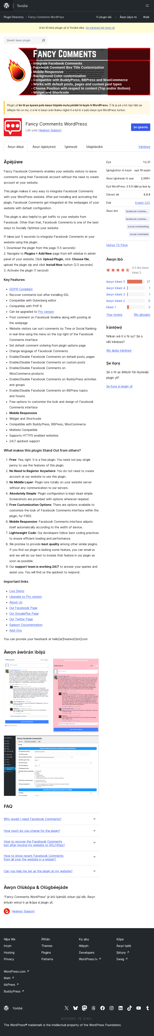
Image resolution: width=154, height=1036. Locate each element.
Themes (46, 946)
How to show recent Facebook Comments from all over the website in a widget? (33, 857)
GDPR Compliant (21, 289)
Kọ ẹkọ (84, 939)
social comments (139, 234)
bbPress (11, 984)
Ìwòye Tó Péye (117, 245)
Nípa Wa (9, 939)
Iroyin (7, 946)
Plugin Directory (14, 17)
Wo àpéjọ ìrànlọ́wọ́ (118, 350)
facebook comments (137, 219)
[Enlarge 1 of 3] (45, 663)
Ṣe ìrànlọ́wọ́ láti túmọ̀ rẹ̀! (100, 27)
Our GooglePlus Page (24, 613)
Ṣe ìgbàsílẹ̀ (141, 127)
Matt (9, 978)
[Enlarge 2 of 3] (94, 663)
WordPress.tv (90, 959)
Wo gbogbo (142, 315)
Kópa (120, 939)
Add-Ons (15, 630)
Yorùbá (17, 1008)
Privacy (9, 959)
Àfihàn (45, 939)
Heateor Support (50, 130)
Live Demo (16, 591)
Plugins (46, 952)
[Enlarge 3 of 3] (94, 740)
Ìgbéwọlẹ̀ (71, 147)
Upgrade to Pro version (25, 596)
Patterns (47, 959)
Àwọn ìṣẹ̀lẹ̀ (123, 946)
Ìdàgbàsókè (94, 147)
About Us (15, 602)
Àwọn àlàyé (16, 147)
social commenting (138, 226)
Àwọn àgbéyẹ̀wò (44, 147)
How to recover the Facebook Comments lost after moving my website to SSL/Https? (34, 843)
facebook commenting (138, 211)
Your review (114, 315)
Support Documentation (25, 625)
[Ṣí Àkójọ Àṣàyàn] (148, 5)
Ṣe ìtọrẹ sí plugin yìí (119, 386)
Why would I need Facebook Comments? (32, 819)
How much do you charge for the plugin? (32, 831)
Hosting (9, 952)
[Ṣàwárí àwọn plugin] (43, 40)
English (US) (142, 202)
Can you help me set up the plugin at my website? (38, 871)
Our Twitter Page (21, 619)
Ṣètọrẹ (122, 952)
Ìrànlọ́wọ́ (144, 147)
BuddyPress (14, 991)
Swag (122, 959)
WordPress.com (16, 971)
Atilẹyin (83, 946)
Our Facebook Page (23, 608)
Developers (86, 952)
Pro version (46, 312)
